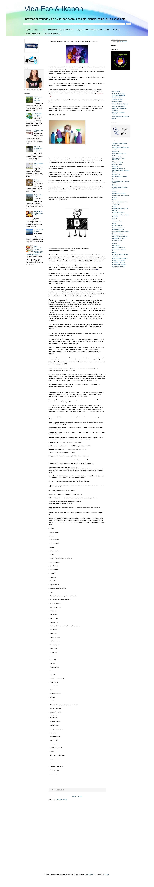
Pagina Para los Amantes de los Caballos (93, 30)
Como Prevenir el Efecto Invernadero (38, 98)
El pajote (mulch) (117, 101)
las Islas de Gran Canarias (38, 230)
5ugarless (90, 874)
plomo (114, 252)
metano (114, 243)
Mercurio (36, 180)
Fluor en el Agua (117, 164)
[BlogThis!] (58, 790)
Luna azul (115, 179)
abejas (114, 206)
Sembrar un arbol (117, 99)
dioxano (114, 218)
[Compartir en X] (60, 790)
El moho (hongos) (117, 162)
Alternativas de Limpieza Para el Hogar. (38, 213)
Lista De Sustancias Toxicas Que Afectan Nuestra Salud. (118, 95)
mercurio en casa (117, 240)
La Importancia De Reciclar (38, 114)
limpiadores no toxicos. (119, 238)
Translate (124, 41)
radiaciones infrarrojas (118, 266)
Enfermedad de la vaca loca (120, 116)
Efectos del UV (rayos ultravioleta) (118, 158)
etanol (114, 223)
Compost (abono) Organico (120, 104)
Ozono (114, 191)
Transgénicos (116, 204)
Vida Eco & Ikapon (53, 9)
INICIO (114, 118)
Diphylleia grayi (116, 156)
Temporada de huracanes (119, 202)
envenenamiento (117, 221)
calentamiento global (118, 212)
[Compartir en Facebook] (61, 790)
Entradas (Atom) (62, 799)
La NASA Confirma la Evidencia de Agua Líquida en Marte (120, 170)
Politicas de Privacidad (52, 34)
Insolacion (115, 166)
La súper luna (116, 174)
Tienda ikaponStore (32, 34)
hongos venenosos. (118, 234)
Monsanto (115, 185)
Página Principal (31, 30)
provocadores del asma (119, 264)
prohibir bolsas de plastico (119, 258)
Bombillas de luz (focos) (119, 153)
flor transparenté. (117, 225)
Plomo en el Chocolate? (119, 193)
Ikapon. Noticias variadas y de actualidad (57, 30)
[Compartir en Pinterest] (63, 790)
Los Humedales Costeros (119, 176)
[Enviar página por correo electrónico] (53, 789)
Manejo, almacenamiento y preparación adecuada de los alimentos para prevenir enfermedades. (34, 250)
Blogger (107, 874)
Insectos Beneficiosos (118, 106)
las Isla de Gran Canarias (119, 236)
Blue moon (115, 151)
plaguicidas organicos (118, 247)
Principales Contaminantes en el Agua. (38, 148)
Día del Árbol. (116, 91)
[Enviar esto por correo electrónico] (56, 790)
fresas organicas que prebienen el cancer (118, 228)
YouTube (116, 30)
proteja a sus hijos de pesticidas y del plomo (118, 261)
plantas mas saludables (119, 250)
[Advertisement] (62, 826)
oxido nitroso (116, 245)
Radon (114, 199)
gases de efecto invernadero (120, 231)
